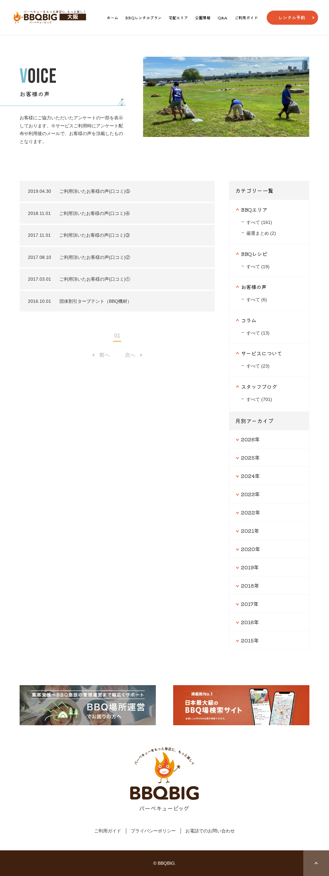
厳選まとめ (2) (261, 233)
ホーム (112, 17)
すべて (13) (258, 333)
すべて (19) (258, 266)
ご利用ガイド (246, 17)
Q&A (222, 17)
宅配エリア (178, 17)
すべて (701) (259, 399)
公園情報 (202, 17)
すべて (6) (256, 299)
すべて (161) (259, 222)
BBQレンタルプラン (143, 17)
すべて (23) (258, 366)
